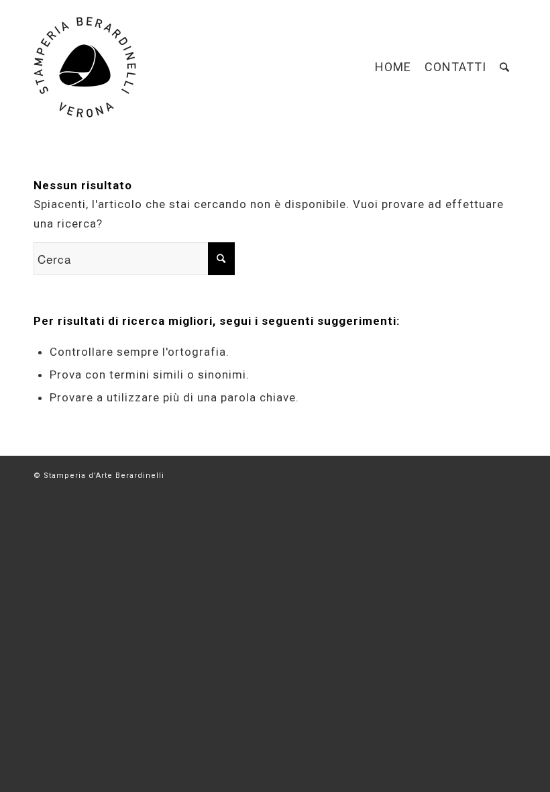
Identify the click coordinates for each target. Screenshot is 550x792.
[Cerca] (504, 67)
